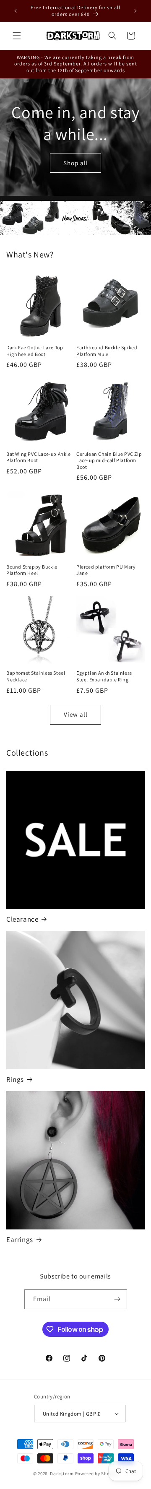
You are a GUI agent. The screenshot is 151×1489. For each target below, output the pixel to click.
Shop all (75, 163)
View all (76, 714)
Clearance (22, 919)
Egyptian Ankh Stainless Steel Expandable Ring (104, 676)
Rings (15, 1079)
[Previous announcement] (15, 11)
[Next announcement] (135, 11)
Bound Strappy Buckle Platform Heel (31, 570)
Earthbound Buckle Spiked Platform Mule (106, 350)
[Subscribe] (117, 1299)
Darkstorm (61, 1473)
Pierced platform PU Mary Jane (105, 570)
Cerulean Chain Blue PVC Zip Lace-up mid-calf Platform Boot (109, 460)
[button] (17, 35)
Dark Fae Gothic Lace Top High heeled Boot (34, 350)
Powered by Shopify (96, 1473)
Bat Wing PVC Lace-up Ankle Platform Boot (38, 457)
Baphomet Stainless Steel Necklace (35, 676)
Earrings (19, 1239)
